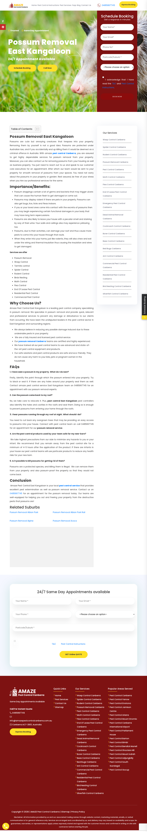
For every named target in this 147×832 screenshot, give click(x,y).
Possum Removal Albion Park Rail (69, 512)
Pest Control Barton (119, 738)
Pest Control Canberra (113, 169)
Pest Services (61, 699)
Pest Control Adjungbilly (121, 758)
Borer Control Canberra (114, 233)
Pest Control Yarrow (119, 699)
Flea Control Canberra (113, 184)
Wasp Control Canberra (114, 139)
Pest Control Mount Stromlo (123, 719)
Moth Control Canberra (114, 177)
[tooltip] (3, 21)
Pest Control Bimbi (119, 742)
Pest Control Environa (120, 703)
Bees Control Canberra (113, 241)
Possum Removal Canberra (115, 162)
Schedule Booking (22, 68)
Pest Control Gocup (119, 769)
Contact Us (60, 703)
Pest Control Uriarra (119, 715)
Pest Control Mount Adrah (122, 754)
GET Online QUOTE (73, 654)
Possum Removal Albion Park (24, 512)
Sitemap (59, 707)
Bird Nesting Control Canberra (117, 286)
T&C (114, 83)
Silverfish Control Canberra (116, 293)
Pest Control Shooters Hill (122, 750)
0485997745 (108, 5)
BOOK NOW (117, 96)
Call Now (47, 68)
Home (58, 695)
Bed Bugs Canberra (112, 248)
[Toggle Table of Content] (36, 129)
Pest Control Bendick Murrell (123, 746)
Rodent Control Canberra (115, 154)
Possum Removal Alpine (21, 520)
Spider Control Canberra (114, 147)
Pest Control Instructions (73, 644)
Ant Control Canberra (113, 256)
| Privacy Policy (77, 811)
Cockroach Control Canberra (116, 226)
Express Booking (128, 4)
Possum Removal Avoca (65, 520)
